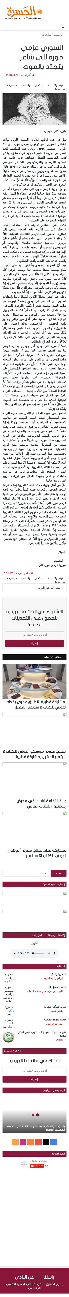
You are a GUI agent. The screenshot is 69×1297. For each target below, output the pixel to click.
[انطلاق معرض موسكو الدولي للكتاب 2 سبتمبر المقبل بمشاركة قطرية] (34, 731)
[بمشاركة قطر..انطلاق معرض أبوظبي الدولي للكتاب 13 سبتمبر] (34, 830)
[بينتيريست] (57, 1295)
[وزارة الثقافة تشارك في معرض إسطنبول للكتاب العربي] (34, 780)
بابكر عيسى (56, 1010)
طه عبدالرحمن (54, 1023)
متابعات (46, 34)
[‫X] (46, 1142)
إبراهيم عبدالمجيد (53, 978)
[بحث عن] (6, 26)
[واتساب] (55, 1295)
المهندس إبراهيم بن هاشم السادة (45, 991)
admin (59, 1039)
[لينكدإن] (61, 1295)
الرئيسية (58, 34)
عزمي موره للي (48, 565)
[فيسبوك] (67, 1295)
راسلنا (48, 1277)
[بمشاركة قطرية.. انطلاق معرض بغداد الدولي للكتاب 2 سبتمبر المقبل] (34, 681)
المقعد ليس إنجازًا (57, 987)
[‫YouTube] (38, 1142)
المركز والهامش (58, 974)
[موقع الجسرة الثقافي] (23, 11)
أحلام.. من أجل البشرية (55, 1007)
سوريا (62, 565)
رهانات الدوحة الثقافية (55, 1019)
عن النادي (24, 1277)
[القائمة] (62, 26)
